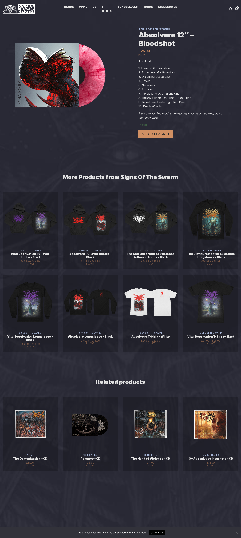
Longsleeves (128, 6)
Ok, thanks (157, 532)
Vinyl (83, 6)
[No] (236, 532)
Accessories (167, 6)
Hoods (148, 6)
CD (94, 6)
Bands (69, 6)
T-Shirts (106, 8)
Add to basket (155, 134)
